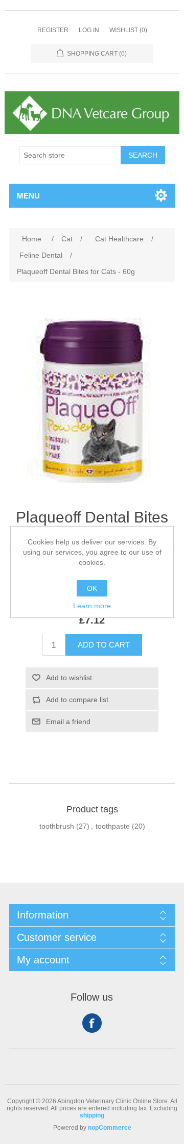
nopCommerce (109, 1127)
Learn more (92, 606)
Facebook (92, 1023)
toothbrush (56, 826)
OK (92, 588)
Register (52, 30)
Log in (89, 30)
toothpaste (113, 826)
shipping (92, 1115)
